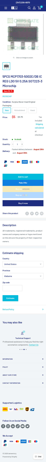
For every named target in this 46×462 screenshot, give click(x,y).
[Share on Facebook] (27, 213)
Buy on (19, 189)
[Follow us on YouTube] (22, 426)
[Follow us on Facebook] (3, 426)
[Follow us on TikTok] (17, 426)
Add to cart (23, 176)
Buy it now (23, 203)
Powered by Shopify (10, 457)
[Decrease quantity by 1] (12, 144)
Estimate (10, 298)
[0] (39, 7)
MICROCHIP (7, 96)
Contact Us (33, 345)
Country (6, 258)
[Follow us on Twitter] (27, 426)
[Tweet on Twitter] (37, 213)
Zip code (6, 282)
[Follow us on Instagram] (7, 426)
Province (6, 270)
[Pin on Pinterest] (32, 213)
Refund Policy (8, 309)
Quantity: (6, 144)
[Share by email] (41, 213)
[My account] (34, 7)
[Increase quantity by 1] (22, 144)
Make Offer (23, 183)
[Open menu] (5, 8)
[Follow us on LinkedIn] (12, 426)
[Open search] (29, 7)
